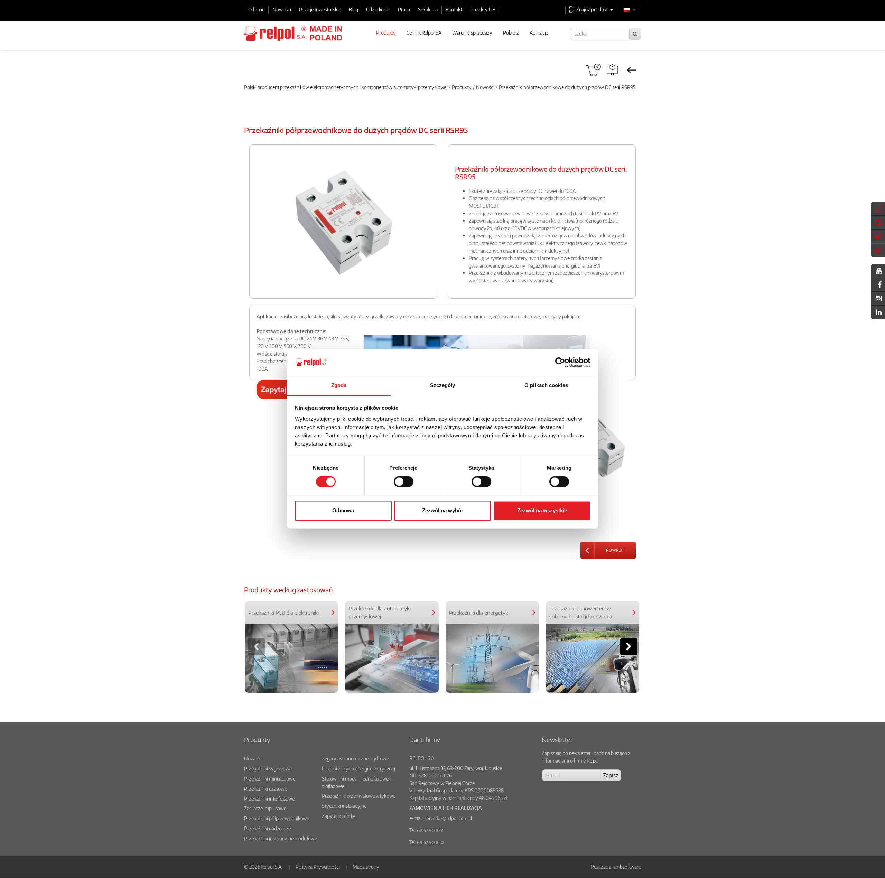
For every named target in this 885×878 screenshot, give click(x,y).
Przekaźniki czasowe (265, 788)
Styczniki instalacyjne (344, 806)
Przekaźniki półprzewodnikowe (276, 818)
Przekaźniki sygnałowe (268, 768)
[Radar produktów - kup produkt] (593, 70)
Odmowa (343, 510)
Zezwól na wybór (442, 510)
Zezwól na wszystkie (542, 510)
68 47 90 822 (430, 830)
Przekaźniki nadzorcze (267, 828)
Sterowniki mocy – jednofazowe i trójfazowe (356, 782)
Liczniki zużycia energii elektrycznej (358, 768)
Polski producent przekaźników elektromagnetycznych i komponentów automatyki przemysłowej (345, 87)
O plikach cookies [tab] (546, 385)
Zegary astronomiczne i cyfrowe (355, 758)
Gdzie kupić (378, 9)
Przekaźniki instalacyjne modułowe (280, 838)
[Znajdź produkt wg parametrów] (612, 70)
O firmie (256, 9)
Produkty (462, 87)
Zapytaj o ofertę (338, 816)
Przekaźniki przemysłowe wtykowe (358, 796)
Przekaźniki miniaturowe (269, 778)
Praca (404, 9)
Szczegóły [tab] (442, 385)
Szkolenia (428, 9)
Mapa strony (366, 866)
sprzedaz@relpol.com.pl (448, 818)
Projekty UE (482, 9)
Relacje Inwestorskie (320, 9)
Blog (353, 9)
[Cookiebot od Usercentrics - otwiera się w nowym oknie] (560, 362)
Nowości (281, 9)
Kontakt (454, 9)
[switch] (403, 481)
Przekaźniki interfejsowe (269, 798)
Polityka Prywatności (318, 866)
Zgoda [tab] (339, 385)
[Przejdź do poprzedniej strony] (631, 70)
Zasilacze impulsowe (265, 808)
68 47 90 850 (430, 842)
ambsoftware (627, 866)
